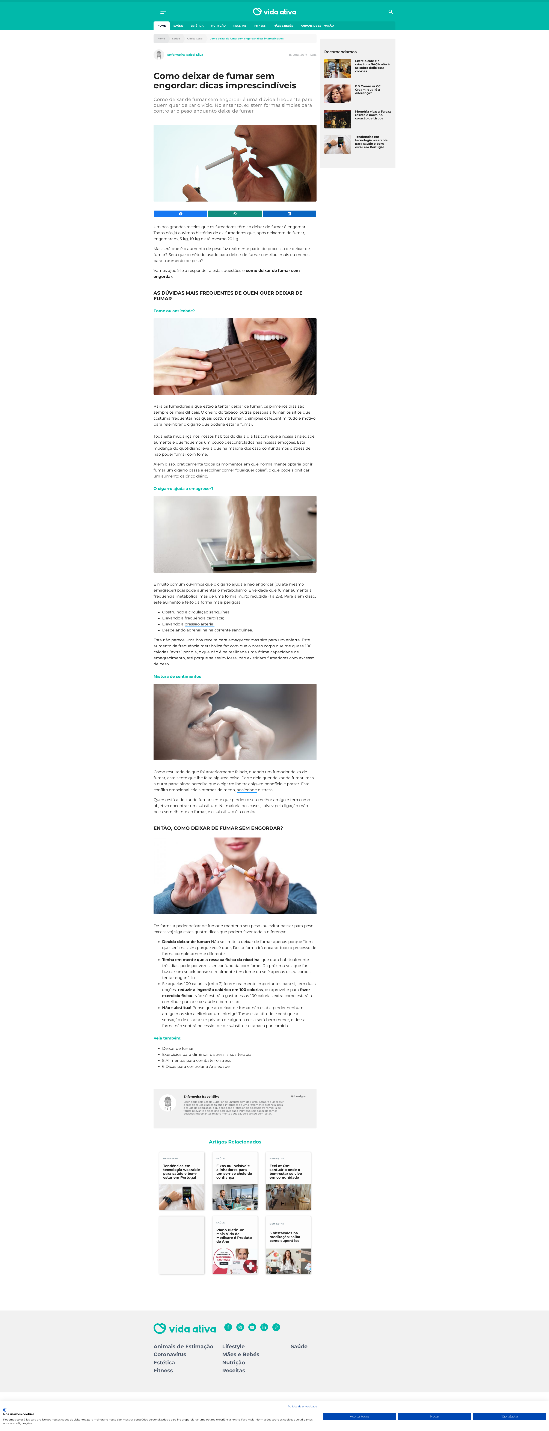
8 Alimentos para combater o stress (196, 1060)
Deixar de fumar (178, 1048)
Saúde (178, 25)
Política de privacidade (302, 1406)
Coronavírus (170, 1354)
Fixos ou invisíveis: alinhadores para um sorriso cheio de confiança (234, 1171)
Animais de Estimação (317, 25)
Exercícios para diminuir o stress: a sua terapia (207, 1054)
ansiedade (247, 790)
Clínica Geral (194, 38)
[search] (390, 12)
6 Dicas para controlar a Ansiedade (196, 1066)
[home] (274, 11)
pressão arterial (199, 624)
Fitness (260, 25)
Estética (197, 25)
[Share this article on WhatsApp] (235, 214)
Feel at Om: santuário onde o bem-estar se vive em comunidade (286, 1171)
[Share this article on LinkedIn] (289, 214)
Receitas (240, 25)
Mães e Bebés (283, 25)
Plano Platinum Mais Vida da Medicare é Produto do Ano (234, 1236)
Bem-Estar (170, 1158)
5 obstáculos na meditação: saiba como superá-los (285, 1237)
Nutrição (218, 25)
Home (161, 25)
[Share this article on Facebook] (180, 214)
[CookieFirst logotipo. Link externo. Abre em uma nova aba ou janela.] (4, 1410)
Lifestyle (233, 1346)
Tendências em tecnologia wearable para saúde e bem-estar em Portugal (181, 1171)
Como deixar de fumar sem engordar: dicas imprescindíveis (247, 38)
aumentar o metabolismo (222, 590)
